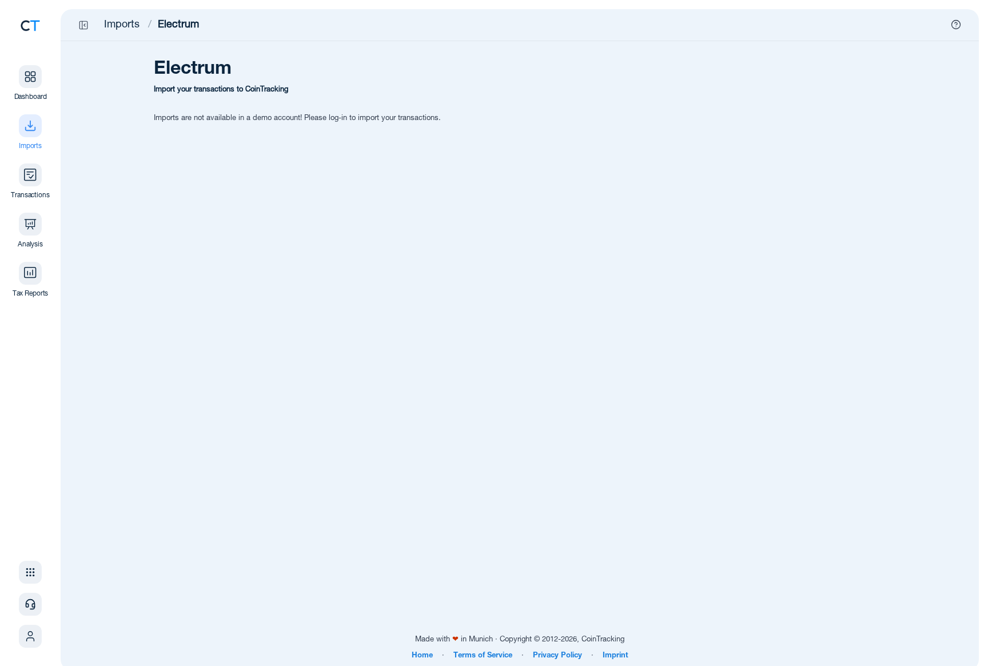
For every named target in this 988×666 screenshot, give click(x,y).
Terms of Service (482, 656)
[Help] (956, 24)
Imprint (615, 656)
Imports (122, 25)
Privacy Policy (557, 656)
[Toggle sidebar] (83, 25)
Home (422, 656)
